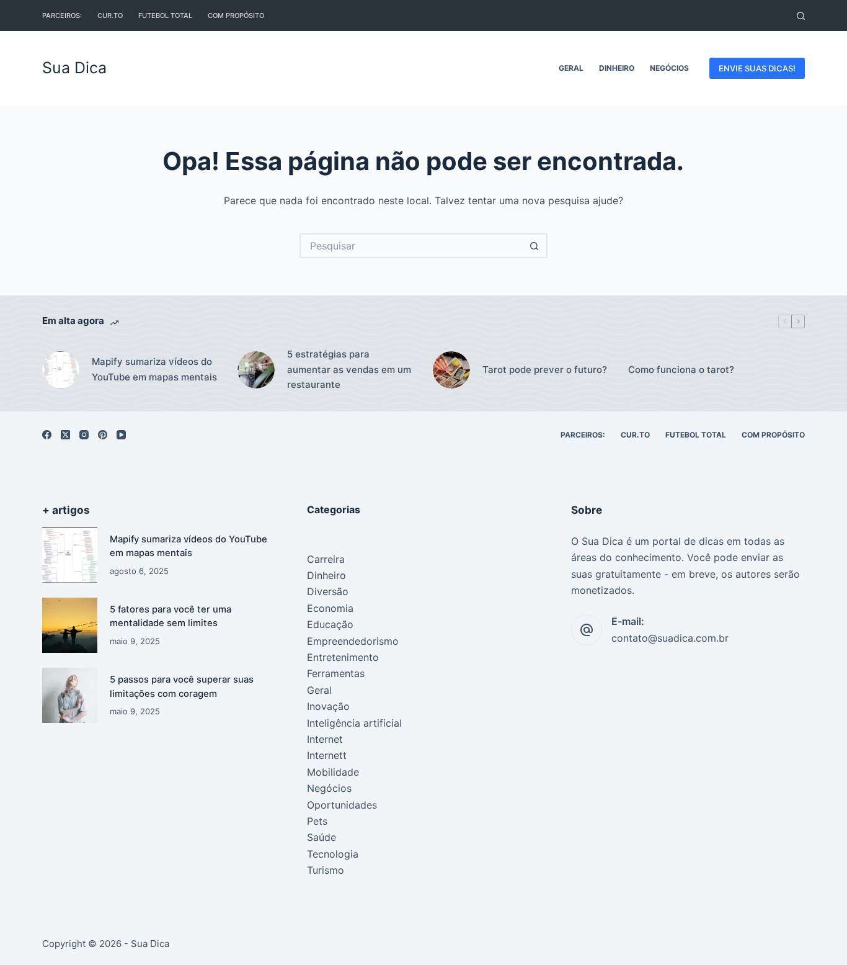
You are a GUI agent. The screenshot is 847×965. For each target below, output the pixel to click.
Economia (330, 608)
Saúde (321, 837)
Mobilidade (333, 772)
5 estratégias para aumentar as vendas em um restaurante (349, 369)
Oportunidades (342, 805)
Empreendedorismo (353, 641)
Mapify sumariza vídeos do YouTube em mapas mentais (154, 369)
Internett (327, 755)
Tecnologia (332, 854)
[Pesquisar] (801, 16)
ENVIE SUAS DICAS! (757, 68)
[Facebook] (46, 434)
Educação (330, 624)
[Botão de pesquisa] (535, 245)
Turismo (325, 870)
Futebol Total (165, 15)
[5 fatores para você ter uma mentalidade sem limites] (69, 625)
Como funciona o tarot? (681, 369)
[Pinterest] (102, 434)
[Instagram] (84, 434)
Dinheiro (616, 68)
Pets (317, 821)
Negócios (669, 68)
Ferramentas (336, 673)
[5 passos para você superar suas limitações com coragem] (69, 695)
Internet (325, 739)
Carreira (326, 559)
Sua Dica (74, 67)
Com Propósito (236, 15)
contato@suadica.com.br (670, 638)
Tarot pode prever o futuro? (544, 369)
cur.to (110, 15)
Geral (571, 68)
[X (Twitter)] (65, 434)
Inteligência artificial (354, 723)
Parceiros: (62, 15)
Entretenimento (343, 657)
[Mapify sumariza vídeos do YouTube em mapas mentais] (69, 555)
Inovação (328, 706)
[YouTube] (121, 434)
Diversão (327, 591)
